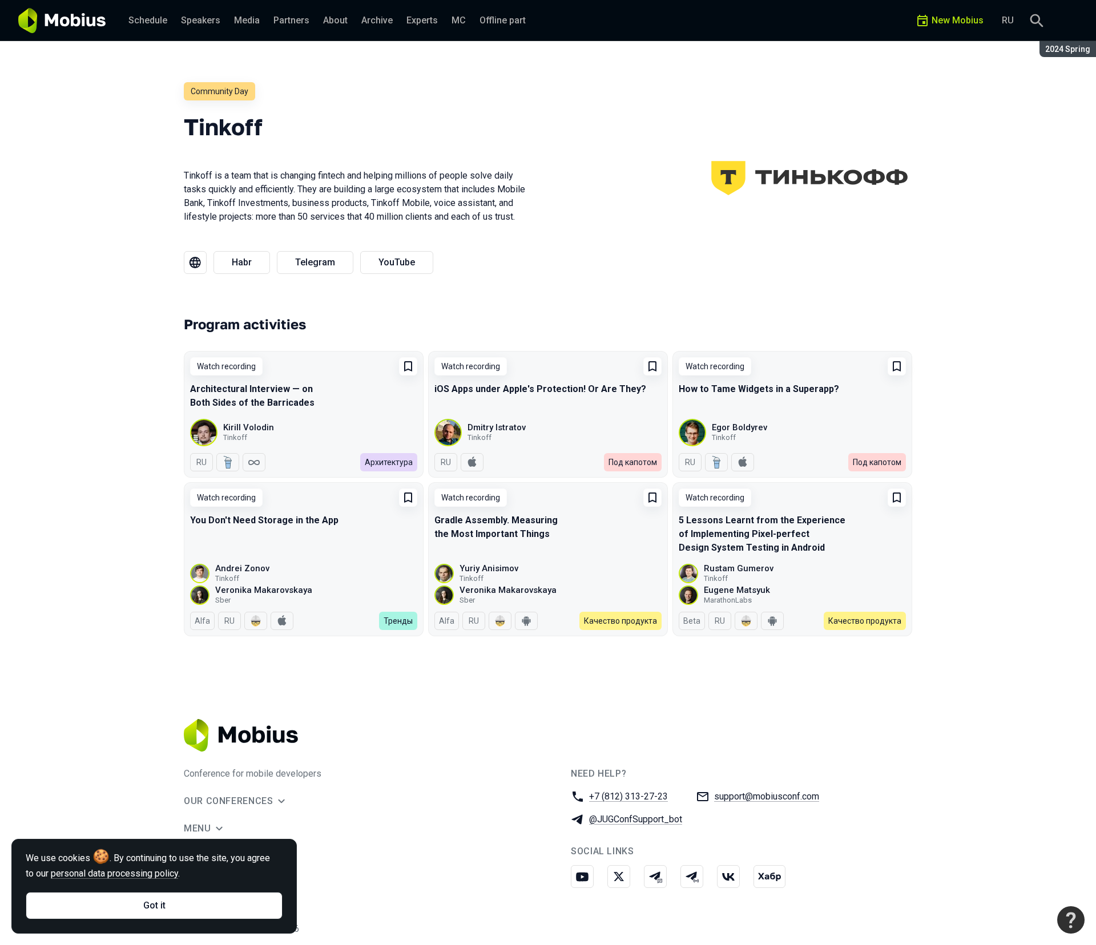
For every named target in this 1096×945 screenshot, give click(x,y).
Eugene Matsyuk (737, 590)
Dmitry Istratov (497, 427)
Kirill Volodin (248, 427)
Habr (242, 262)
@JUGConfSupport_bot (635, 819)
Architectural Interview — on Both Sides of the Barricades (252, 395)
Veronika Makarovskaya (263, 590)
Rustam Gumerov (738, 568)
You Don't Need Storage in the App (264, 520)
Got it (154, 905)
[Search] (1036, 20)
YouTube (396, 262)
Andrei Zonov (242, 568)
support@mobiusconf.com (766, 796)
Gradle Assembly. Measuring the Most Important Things (496, 527)
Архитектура (389, 462)
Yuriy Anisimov (489, 568)
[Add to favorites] (408, 366)
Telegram (315, 262)
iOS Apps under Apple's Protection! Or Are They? (540, 388)
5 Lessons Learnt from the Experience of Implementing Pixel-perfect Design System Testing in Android (762, 534)
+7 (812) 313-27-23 (628, 796)
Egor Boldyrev (739, 427)
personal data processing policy (114, 873)
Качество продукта (620, 620)
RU (1008, 20)
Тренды (398, 620)
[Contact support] (1071, 920)
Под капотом (633, 462)
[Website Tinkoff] (195, 262)
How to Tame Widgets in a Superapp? (759, 388)
